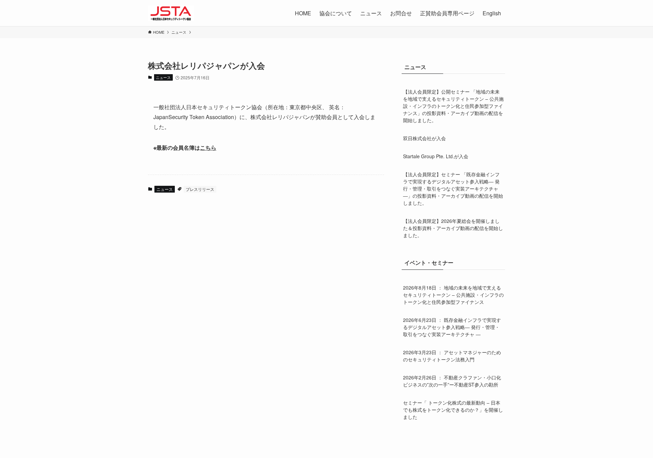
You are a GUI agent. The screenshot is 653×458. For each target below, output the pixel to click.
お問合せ (401, 13)
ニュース (163, 77)
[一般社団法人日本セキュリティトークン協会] (171, 13)
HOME (303, 13)
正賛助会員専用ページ (447, 13)
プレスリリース (200, 189)
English (492, 13)
